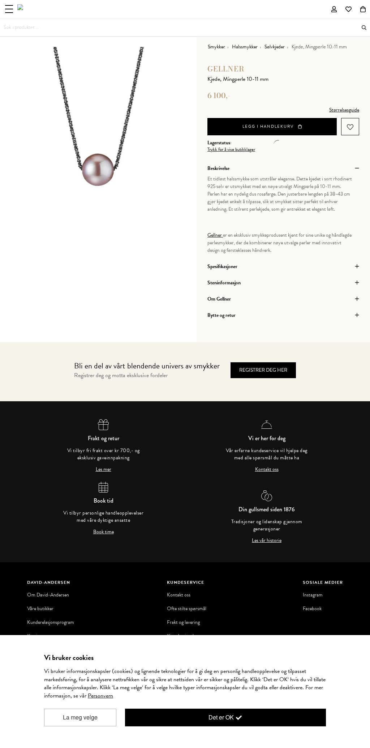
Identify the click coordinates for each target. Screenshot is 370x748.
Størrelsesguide (344, 110)
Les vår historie (266, 540)
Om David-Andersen (48, 595)
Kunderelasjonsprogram (50, 622)
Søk (364, 27)
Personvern (100, 695)
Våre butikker (40, 608)
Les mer (103, 469)
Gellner (226, 68)
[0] (363, 9)
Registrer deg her (263, 370)
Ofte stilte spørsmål (186, 608)
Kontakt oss (267, 469)
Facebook (312, 608)
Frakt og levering (183, 622)
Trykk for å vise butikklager (231, 149)
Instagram (313, 595)
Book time (103, 531)
